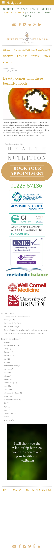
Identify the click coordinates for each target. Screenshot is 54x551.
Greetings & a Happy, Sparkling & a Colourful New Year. (24, 333)
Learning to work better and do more (17, 317)
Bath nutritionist (9, 345)
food (5, 362)
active (6, 342)
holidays (7, 376)
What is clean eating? (11, 327)
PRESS (35, 56)
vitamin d (7, 417)
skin (5, 403)
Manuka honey (9, 383)
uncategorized (8, 413)
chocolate (7, 352)
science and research (11, 400)
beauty (6, 349)
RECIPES (8, 56)
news (5, 386)
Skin (21, 144)
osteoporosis (8, 396)
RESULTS (22, 56)
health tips (7, 369)
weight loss (8, 420)
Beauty (11, 144)
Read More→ (40, 135)
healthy (6, 372)
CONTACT (9, 62)
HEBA (6, 49)
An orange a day (9, 320)
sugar (5, 406)
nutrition (16, 144)
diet (5, 359)
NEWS (46, 56)
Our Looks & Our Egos (12, 323)
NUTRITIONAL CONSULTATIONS (32, 49)
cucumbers (7, 355)
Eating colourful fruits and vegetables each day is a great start (25, 330)
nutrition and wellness (11, 393)
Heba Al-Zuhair (9, 69)
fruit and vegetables (11, 366)
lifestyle (6, 379)
